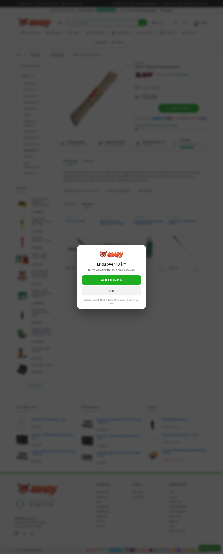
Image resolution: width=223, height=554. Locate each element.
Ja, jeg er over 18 (111, 279)
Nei (111, 290)
